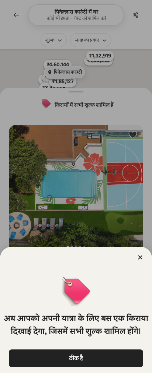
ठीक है (76, 358)
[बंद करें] (140, 257)
